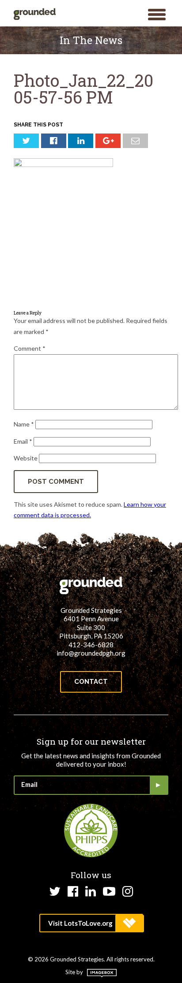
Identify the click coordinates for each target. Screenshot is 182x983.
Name (24, 424)
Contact (91, 682)
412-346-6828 (91, 645)
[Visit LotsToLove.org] (91, 923)
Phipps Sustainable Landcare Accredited (91, 830)
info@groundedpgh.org (91, 653)
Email (23, 441)
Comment (30, 348)
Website (26, 458)
